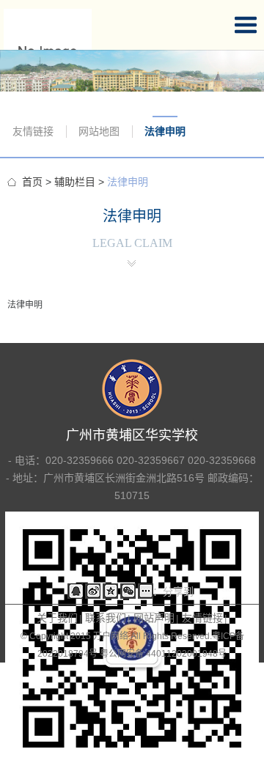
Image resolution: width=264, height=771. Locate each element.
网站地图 (99, 131)
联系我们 (105, 618)
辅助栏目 (74, 182)
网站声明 (154, 618)
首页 (32, 182)
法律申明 (165, 131)
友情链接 (33, 131)
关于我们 (57, 618)
